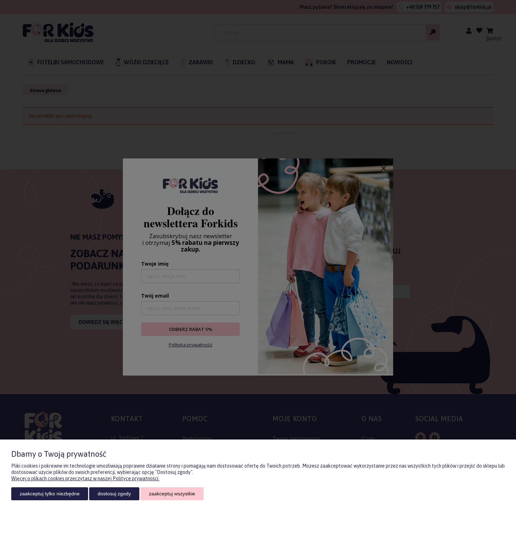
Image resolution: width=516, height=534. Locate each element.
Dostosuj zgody (114, 493)
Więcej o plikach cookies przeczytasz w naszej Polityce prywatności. (85, 478)
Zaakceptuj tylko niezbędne (50, 493)
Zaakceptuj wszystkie (172, 493)
